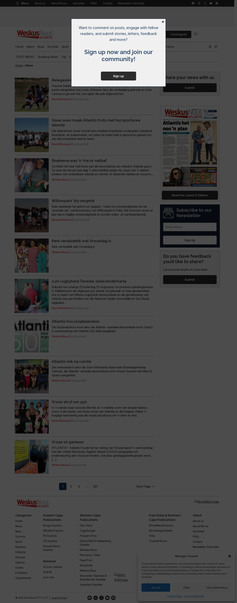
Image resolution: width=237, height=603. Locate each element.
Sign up (118, 76)
